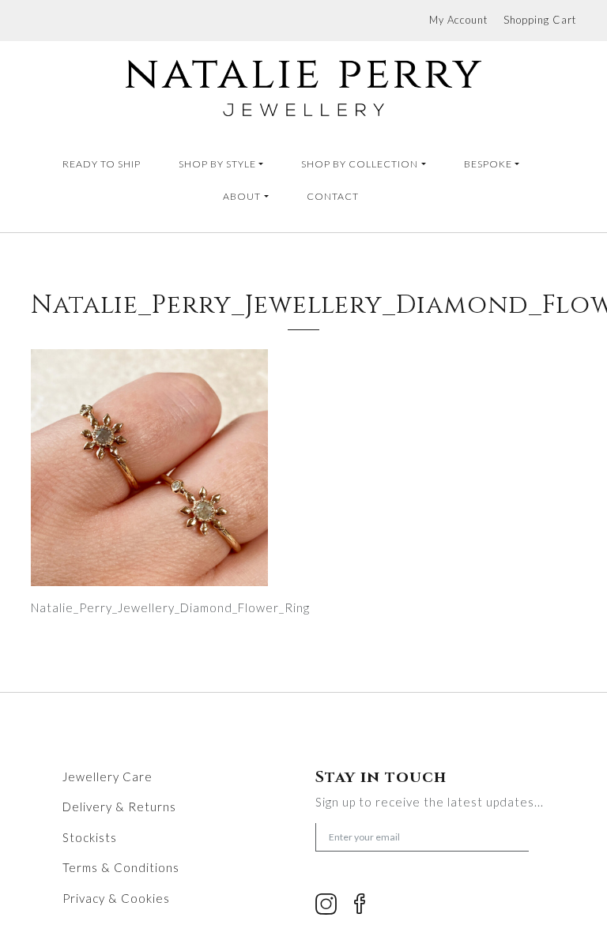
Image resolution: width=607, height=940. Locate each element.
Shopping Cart (539, 19)
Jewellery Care (107, 776)
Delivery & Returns (119, 806)
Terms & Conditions (120, 867)
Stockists (89, 837)
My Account (458, 19)
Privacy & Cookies (116, 898)
